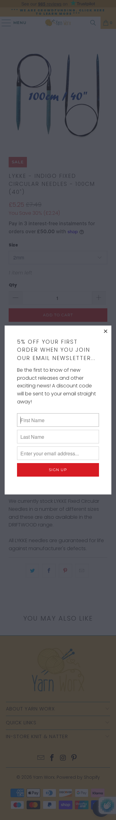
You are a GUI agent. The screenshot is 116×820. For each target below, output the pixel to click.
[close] (105, 331)
